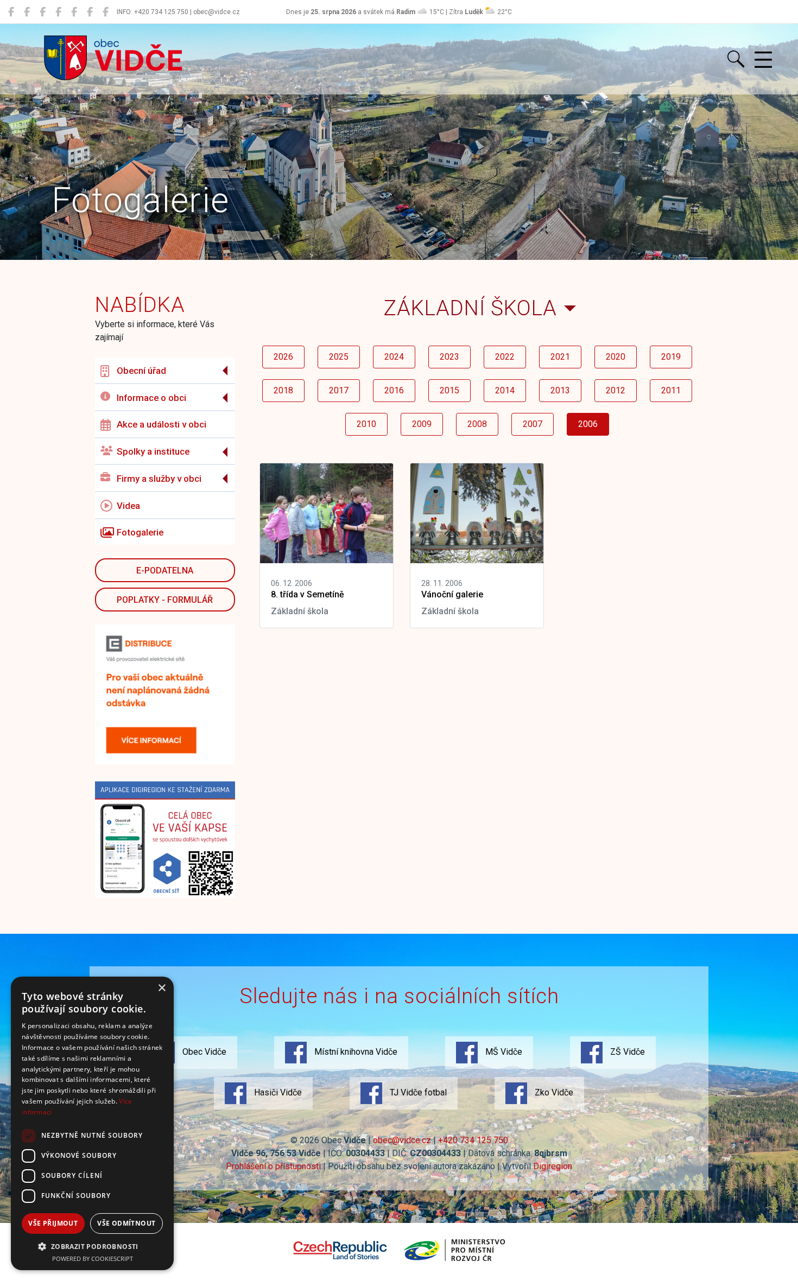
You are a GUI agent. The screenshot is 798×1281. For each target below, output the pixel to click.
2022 (505, 357)
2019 (671, 357)
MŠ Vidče (502, 1052)
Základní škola (470, 308)
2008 (477, 424)
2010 (366, 424)
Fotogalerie (140, 532)
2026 (283, 357)
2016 (394, 390)
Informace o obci (151, 397)
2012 (615, 390)
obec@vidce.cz (402, 1140)
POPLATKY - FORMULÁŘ (165, 600)
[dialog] (92, 1123)
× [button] (161, 988)
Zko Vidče (553, 1092)
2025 (339, 357)
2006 (588, 424)
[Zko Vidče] (106, 11)
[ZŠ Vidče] (58, 11)
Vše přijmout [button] (53, 1223)
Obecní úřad (141, 370)
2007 (532, 424)
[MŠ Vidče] (43, 11)
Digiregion (552, 1166)
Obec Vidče (203, 1052)
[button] (92, 1246)
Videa (128, 505)
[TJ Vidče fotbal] (90, 11)
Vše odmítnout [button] (126, 1223)
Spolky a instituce (153, 451)
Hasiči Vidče (277, 1092)
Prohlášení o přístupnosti (273, 1166)
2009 (422, 424)
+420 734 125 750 (473, 1140)
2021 (560, 357)
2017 (339, 390)
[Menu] (763, 60)
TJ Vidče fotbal (417, 1092)
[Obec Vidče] (11, 11)
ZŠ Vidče (626, 1052)
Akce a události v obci (161, 424)
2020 (615, 357)
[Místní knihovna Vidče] (27, 11)
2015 (449, 390)
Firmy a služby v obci (159, 478)
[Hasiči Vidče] (74, 11)
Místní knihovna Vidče (354, 1052)
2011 (671, 390)
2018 (283, 390)
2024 (394, 357)
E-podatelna (164, 570)
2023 (449, 357)
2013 (560, 390)
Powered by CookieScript (92, 1258)
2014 (505, 390)
